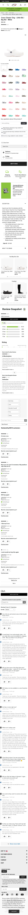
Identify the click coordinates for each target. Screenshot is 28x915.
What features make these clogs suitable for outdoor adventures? (13, 128)
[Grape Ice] (24, 108)
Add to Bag (14, 163)
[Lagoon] (11, 114)
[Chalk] (17, 101)
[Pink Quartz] (17, 75)
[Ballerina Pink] (4, 81)
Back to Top (14, 580)
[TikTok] (3, 894)
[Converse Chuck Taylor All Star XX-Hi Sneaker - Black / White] (21, 289)
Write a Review (14, 319)
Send (24, 123)
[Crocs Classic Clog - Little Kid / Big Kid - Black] (7, 289)
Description (5, 203)
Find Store (22, 889)
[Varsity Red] (4, 114)
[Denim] (17, 81)
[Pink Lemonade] (11, 101)
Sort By (2, 609)
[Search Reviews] (25, 420)
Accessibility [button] (23, 1)
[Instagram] (13, 894)
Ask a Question (14, 594)
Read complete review (7, 369)
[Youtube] (23, 894)
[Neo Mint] (24, 75)
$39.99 (2, 299)
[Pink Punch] (17, 114)
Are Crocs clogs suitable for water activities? (13, 135)
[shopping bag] (25, 5)
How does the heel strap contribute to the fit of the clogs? (14, 132)
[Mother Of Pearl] (11, 88)
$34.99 (16, 274)
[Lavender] (24, 68)
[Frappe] (24, 101)
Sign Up (4, 871)
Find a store (4, 886)
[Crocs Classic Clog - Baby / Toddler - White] (21, 264)
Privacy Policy (9, 882)
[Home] (14, 5)
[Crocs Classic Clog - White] (7, 264)
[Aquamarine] (11, 94)
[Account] (21, 4)
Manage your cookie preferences (14, 900)
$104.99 (16, 300)
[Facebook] (18, 894)
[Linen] (4, 94)
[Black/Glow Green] (24, 94)
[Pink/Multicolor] (4, 88)
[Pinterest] (8, 894)
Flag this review (4, 457)
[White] (4, 68)
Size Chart (6, 142)
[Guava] (4, 108)
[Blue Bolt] (17, 68)
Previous (2, 268)
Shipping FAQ (7, 176)
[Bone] (11, 75)
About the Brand (7, 248)
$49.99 (2, 272)
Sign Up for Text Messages (8, 874)
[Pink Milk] (17, 94)
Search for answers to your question (11, 599)
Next (26, 267)
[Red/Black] (24, 81)
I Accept (14, 911)
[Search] (8, 5)
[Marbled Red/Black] (4, 75)
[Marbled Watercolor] (4, 101)
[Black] (11, 68)
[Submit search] (24, 602)
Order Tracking (5, 1)
